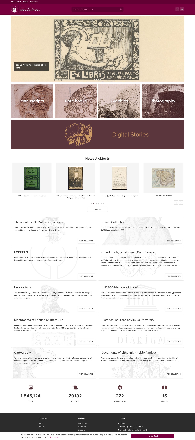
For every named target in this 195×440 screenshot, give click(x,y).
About (25, 2)
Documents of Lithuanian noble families (129, 352)
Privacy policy (54, 437)
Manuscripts (32, 101)
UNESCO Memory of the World (122, 287)
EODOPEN (21, 252)
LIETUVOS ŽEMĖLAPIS (119, 196)
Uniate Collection (113, 222)
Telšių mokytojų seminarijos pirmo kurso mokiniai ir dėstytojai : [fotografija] (32, 197)
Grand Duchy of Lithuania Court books (127, 252)
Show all (97, 209)
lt (177, 9)
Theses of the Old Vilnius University (38, 222)
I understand (153, 436)
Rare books (76, 101)
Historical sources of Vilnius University (127, 320)
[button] (94, 79)
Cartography (23, 352)
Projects (34, 2)
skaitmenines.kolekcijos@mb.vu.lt (135, 430)
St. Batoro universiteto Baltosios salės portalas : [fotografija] (163, 197)
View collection (86, 241)
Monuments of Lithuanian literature (38, 320)
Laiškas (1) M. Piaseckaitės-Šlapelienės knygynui (75, 196)
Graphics (119, 101)
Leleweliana (22, 287)
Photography (162, 101)
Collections (16, 2)
